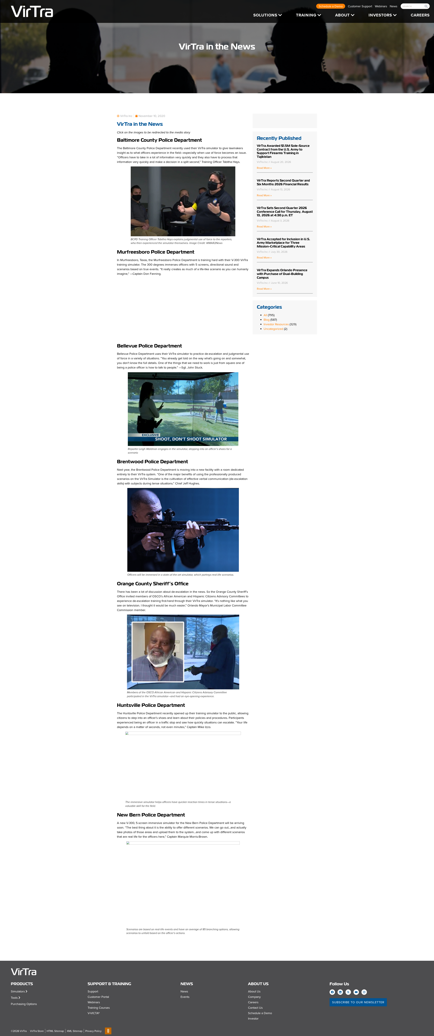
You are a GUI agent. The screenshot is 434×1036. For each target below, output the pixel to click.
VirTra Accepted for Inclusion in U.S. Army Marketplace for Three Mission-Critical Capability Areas (283, 242)
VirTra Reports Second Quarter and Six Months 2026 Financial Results (283, 182)
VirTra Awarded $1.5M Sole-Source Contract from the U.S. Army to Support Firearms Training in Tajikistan (283, 151)
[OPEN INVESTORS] (395, 15)
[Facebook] (332, 992)
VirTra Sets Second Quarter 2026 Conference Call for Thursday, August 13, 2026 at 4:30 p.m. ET (285, 211)
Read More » (264, 168)
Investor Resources (276, 324)
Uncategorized (273, 329)
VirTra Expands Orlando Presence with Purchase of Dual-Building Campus (282, 273)
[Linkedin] (340, 992)
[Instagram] (364, 992)
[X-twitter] (348, 992)
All (265, 315)
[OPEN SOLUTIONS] (280, 15)
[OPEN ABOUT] (353, 15)
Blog (267, 319)
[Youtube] (356, 992)
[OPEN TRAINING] (319, 15)
